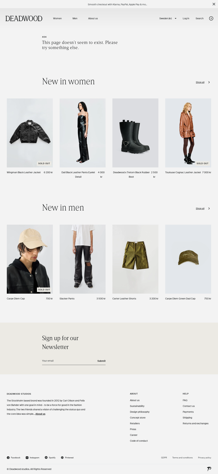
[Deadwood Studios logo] (23, 18)
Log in (186, 18)
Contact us (189, 406)
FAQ (185, 400)
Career (133, 435)
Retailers (135, 423)
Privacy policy (204, 457)
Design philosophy (140, 411)
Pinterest (67, 458)
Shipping (187, 417)
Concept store (137, 417)
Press (133, 429)
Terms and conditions (182, 457)
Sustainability (137, 406)
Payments (188, 411)
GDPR (164, 457)
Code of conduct (139, 440)
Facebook (13, 458)
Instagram (32, 458)
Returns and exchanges (195, 423)
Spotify (50, 458)
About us (40, 413)
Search (200, 18)
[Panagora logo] (209, 469)
